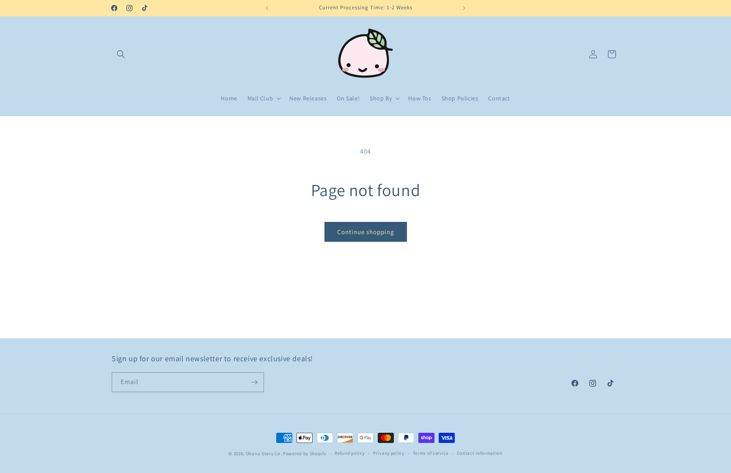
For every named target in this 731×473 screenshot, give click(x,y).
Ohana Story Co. (264, 453)
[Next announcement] (464, 8)
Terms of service (430, 453)
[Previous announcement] (267, 8)
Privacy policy (388, 453)
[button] (121, 54)
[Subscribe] (254, 382)
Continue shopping (365, 232)
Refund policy (350, 453)
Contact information (480, 453)
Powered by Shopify (305, 453)
